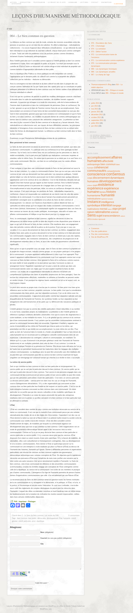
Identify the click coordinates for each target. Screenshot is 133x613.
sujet (99, 215)
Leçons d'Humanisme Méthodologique (66, 15)
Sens (91, 215)
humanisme (93, 195)
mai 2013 (94, 109)
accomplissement (99, 157)
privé (33, 521)
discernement (101, 177)
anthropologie (93, 164)
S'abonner (118, 3)
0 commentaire (73, 515)
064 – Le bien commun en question (32, 36)
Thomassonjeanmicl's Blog (101, 84)
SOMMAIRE (72, 2)
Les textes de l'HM (52, 515)
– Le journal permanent (100, 135)
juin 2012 (94, 126)
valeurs (122, 216)
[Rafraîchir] (29, 572)
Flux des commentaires (100, 234)
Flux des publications (99, 231)
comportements (113, 171)
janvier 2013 (95, 112)
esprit (95, 185)
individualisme (94, 198)
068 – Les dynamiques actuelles (103, 72)
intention (106, 205)
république (40, 521)
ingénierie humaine (107, 199)
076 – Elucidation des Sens (101, 43)
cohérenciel (101, 167)
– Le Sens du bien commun (100, 136)
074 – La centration (98, 49)
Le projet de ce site (57, 2)
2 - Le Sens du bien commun (33, 515)
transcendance (111, 215)
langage (117, 205)
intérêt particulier (24, 521)
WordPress (52, 606)
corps (89, 178)
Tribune (74, 606)
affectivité (107, 161)
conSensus (115, 174)
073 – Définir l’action (99, 52)
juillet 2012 (95, 123)
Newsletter (25, 2)
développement (52, 518)
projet (122, 208)
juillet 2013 (95, 103)
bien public (32, 518)
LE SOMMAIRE (94, 34)
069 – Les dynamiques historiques (104, 69)
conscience (96, 174)
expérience (95, 188)
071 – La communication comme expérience (107, 60)
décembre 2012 (97, 114)
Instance (94, 202)
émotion (95, 219)
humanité (66, 518)
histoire (111, 191)
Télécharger (39, 2)
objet (115, 208)
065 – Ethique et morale (114, 90)
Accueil (13, 2)
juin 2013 (94, 106)
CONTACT (94, 2)
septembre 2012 (97, 120)
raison (90, 212)
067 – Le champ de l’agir (100, 75)
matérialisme (93, 209)
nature (110, 209)
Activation (16, 3)
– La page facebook (97, 138)
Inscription (106, 2)
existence (106, 185)
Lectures (84, 2)
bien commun (22, 518)
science (114, 212)
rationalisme (102, 212)
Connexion (95, 228)
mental (103, 208)
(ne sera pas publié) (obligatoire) (55, 538)
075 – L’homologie (98, 46)
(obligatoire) (46, 532)
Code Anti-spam (41, 583)
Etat (60, 518)
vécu (89, 219)
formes (102, 192)
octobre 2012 (96, 117)
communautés (96, 170)
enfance (89, 185)
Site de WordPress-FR (99, 237)
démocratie (41, 518)
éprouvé (101, 219)
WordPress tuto (46, 609)
